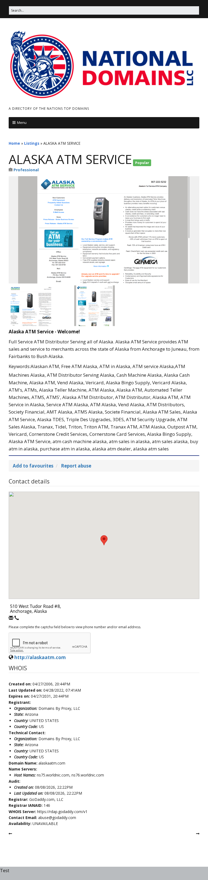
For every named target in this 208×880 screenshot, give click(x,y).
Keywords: (20, 366)
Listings (31, 143)
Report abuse (76, 466)
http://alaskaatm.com (40, 657)
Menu (22, 122)
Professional (26, 169)
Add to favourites (33, 466)
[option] (104, 229)
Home (14, 143)
